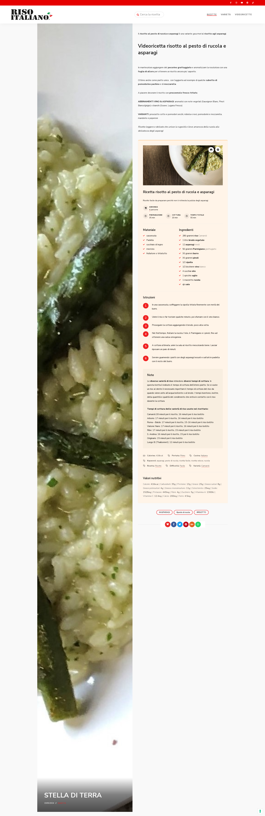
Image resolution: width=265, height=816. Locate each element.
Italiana (204, 455)
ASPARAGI (165, 512)
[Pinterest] (186, 524)
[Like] (167, 524)
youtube (242, 3)
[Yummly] (192, 524)
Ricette (212, 14)
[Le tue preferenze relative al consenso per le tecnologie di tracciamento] (260, 811)
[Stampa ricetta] (211, 150)
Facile (182, 466)
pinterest (247, 3)
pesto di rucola (184, 512)
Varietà (226, 14)
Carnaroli (205, 466)
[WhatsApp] (198, 524)
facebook (231, 3)
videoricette (243, 14)
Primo (182, 455)
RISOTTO (202, 512)
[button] (218, 149)
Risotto (158, 466)
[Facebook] (174, 524)
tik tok (253, 3)
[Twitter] (180, 524)
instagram (236, 3)
